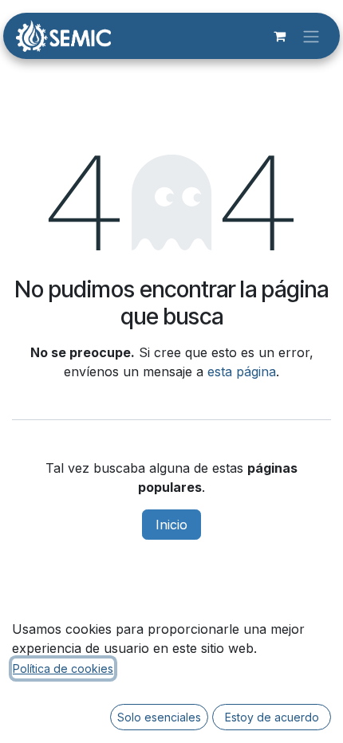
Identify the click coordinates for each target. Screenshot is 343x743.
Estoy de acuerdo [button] (272, 717)
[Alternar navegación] (311, 36)
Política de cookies (63, 668)
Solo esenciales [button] (159, 717)
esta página (241, 371)
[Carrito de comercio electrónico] (279, 36)
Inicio (171, 525)
